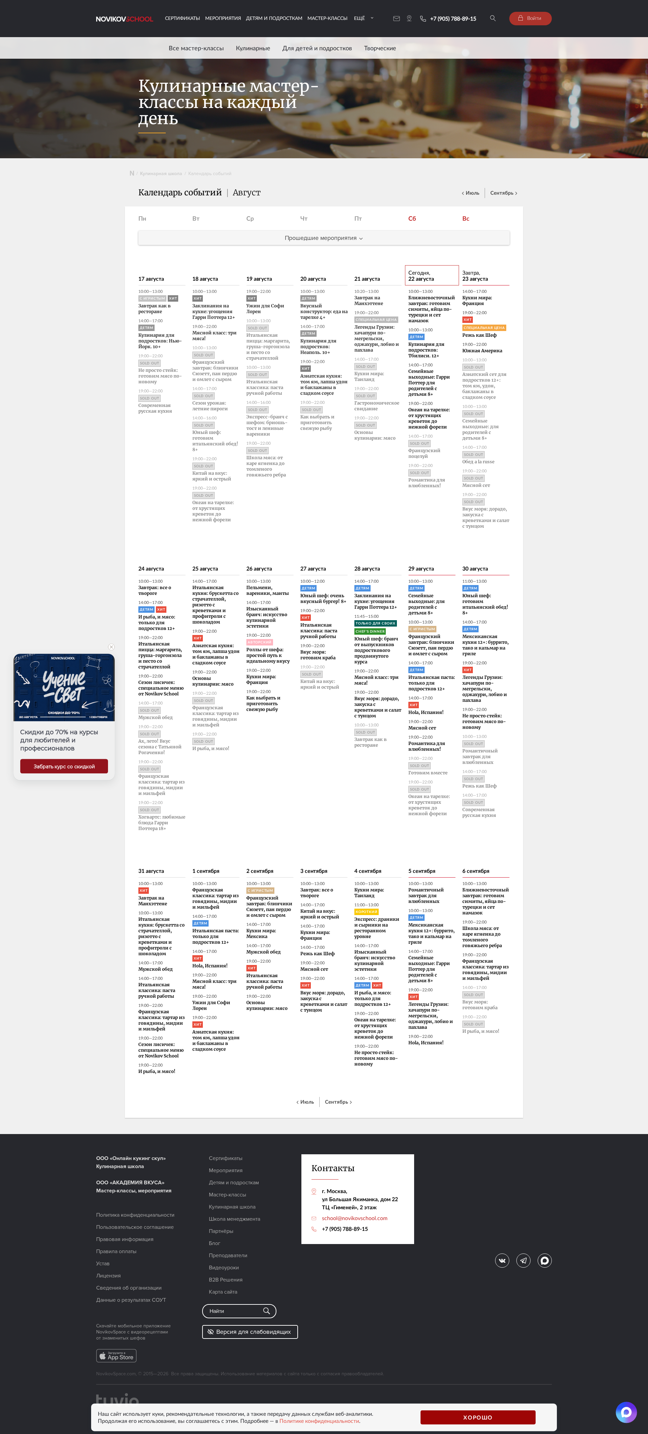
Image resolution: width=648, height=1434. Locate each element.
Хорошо (478, 1417)
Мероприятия (223, 18)
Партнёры (221, 1231)
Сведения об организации (129, 1288)
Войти (533, 18)
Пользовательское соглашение (135, 1227)
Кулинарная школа (161, 173)
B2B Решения (226, 1279)
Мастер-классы (327, 18)
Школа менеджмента (234, 1219)
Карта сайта (223, 1292)
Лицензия (108, 1275)
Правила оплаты (116, 1251)
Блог (214, 1243)
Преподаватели (228, 1255)
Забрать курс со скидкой (64, 767)
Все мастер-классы (196, 48)
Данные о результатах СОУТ (131, 1300)
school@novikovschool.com (354, 1218)
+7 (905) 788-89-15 (453, 18)
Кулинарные (253, 48)
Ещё (359, 18)
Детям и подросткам (274, 18)
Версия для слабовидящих (253, 1331)
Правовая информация (125, 1239)
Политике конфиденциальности (319, 1421)
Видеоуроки (224, 1267)
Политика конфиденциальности (135, 1215)
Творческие (380, 48)
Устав (103, 1263)
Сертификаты (182, 18)
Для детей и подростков (317, 48)
